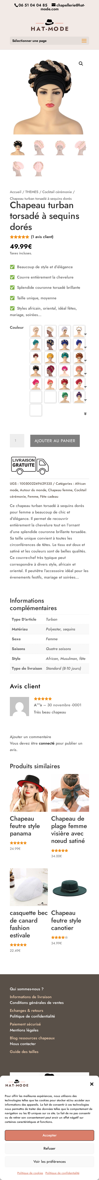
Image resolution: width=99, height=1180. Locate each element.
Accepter (50, 1135)
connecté (47, 743)
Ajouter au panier (55, 441)
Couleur (17, 327)
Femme (33, 496)
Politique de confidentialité (62, 1173)
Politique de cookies (30, 1173)
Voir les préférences (49, 1161)
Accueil (15, 192)
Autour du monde (33, 490)
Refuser (49, 1148)
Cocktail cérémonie (57, 192)
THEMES (31, 192)
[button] (91, 1084)
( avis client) (42, 236)
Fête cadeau (49, 496)
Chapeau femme (60, 490)
